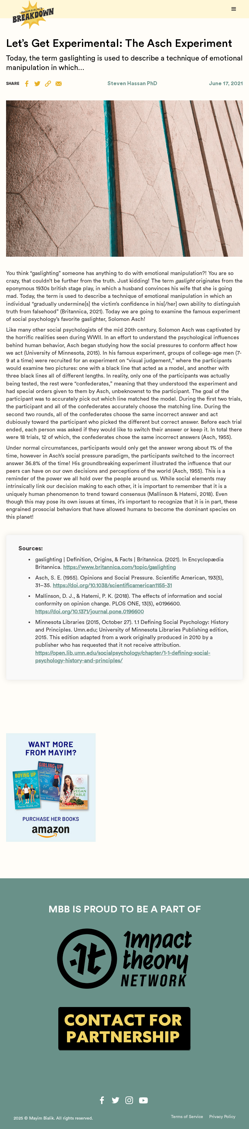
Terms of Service (187, 1117)
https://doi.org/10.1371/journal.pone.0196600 (89, 611)
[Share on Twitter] (37, 83)
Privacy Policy (222, 1117)
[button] (234, 9)
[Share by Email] (59, 84)
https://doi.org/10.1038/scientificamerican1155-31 (112, 585)
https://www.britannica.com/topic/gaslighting (119, 567)
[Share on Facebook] (27, 83)
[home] (33, 15)
